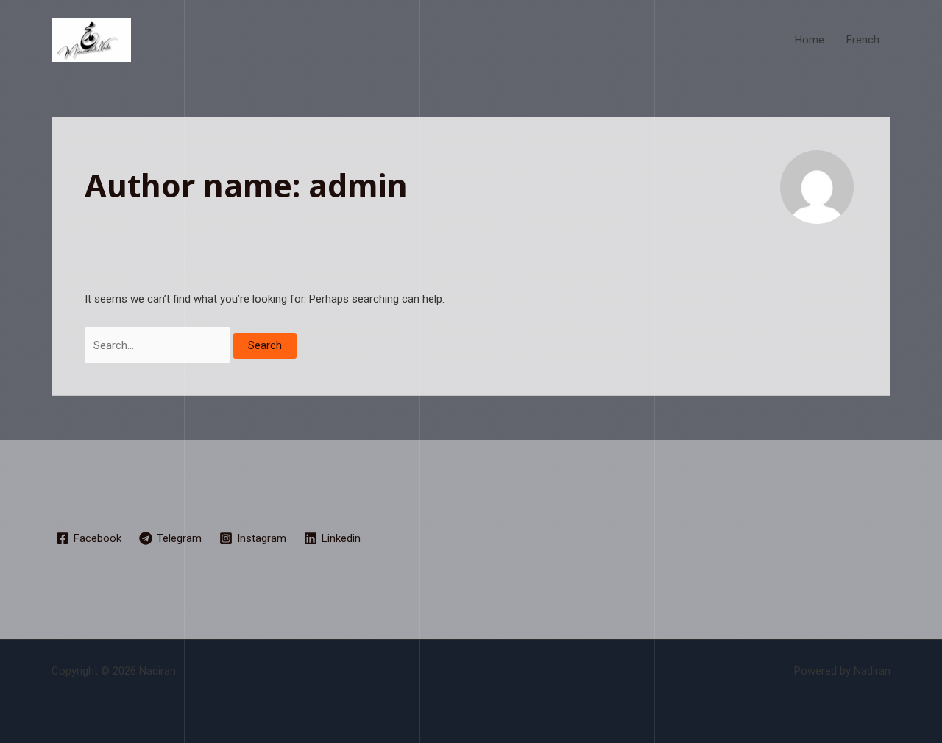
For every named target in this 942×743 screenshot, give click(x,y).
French (862, 39)
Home (809, 39)
